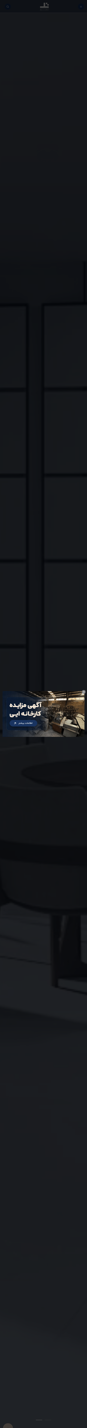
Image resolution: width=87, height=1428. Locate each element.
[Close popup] (83, 691)
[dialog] (43, 714)
